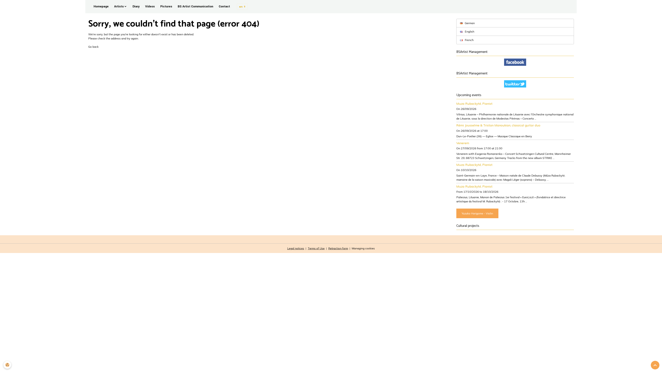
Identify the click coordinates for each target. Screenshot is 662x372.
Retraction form (338, 248)
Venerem (462, 143)
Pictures (166, 6)
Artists (119, 6)
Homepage (101, 6)
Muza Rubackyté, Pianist (474, 103)
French (469, 40)
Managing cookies (363, 248)
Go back (93, 46)
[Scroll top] (655, 365)
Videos (150, 6)
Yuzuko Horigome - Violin (477, 213)
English (469, 31)
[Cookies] (7, 365)
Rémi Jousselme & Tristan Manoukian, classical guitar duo (498, 125)
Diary (136, 6)
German (469, 23)
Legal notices (295, 248)
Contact (224, 6)
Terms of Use (316, 248)
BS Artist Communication (195, 6)
